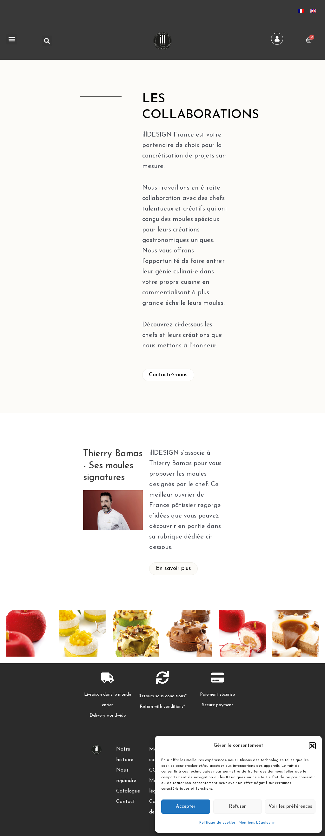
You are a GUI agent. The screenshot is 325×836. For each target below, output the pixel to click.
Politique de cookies (217, 823)
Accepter (186, 806)
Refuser (237, 806)
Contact (125, 801)
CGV (154, 770)
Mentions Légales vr (257, 823)
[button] (312, 746)
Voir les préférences (290, 806)
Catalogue (128, 791)
